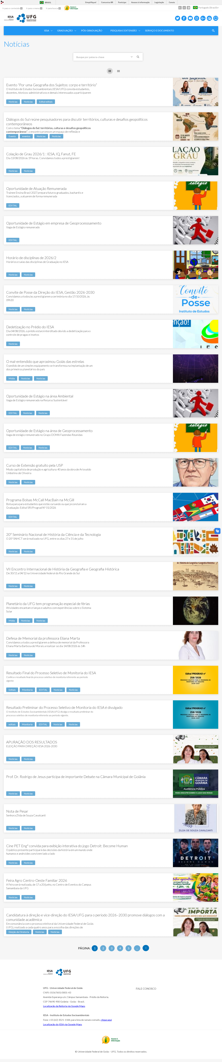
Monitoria (27, 689)
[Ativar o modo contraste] (188, 7)
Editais (12, 689)
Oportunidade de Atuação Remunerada (36, 188)
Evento (12, 136)
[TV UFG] (215, 18)
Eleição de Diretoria (19, 931)
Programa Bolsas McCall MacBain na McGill (40, 500)
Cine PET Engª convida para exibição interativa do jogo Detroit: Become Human (67, 846)
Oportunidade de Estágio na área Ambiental (39, 396)
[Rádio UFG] (209, 18)
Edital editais (46, 101)
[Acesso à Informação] (71, 7)
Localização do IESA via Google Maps (62, 1024)
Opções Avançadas (132, 57)
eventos (26, 136)
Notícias (13, 101)
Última (146, 948)
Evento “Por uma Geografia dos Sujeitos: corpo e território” (51, 85)
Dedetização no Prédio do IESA (30, 327)
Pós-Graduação (91, 30)
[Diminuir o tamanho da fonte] (184, 7)
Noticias (28, 101)
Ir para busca (52, 8)
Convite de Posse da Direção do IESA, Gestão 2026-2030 (50, 292)
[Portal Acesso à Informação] (111, 1042)
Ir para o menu (33, 8)
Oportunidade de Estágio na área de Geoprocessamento (49, 430)
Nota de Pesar (17, 811)
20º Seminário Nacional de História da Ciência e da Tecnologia (53, 534)
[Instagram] (196, 18)
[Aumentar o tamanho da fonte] (180, 7)
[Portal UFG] (26, 21)
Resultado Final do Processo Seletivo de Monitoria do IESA (51, 673)
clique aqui (106, 1019)
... (137, 948)
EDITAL (13, 205)
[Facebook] (184, 18)
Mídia (12, 378)
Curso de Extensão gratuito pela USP (34, 465)
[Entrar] (2, 2)
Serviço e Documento (159, 30)
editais (12, 724)
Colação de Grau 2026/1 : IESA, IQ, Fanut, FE (41, 154)
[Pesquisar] (138, 57)
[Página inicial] (9, 20)
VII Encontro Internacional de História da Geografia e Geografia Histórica (62, 569)
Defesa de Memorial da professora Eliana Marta (43, 638)
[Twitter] (177, 18)
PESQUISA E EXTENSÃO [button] (123, 30)
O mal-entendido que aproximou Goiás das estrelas (45, 361)
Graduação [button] (65, 30)
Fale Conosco (146, 988)
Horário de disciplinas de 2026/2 (31, 257)
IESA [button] (46, 30)
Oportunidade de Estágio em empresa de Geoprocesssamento (53, 223)
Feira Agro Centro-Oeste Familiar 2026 (36, 880)
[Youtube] (190, 18)
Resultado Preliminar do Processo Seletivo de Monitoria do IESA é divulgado (64, 707)
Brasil (48, 2)
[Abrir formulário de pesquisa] (213, 30)
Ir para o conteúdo (11, 8)
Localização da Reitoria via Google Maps (64, 1006)
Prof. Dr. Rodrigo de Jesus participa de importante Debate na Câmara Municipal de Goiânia (76, 776)
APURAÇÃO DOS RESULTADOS (31, 742)
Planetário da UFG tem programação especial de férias (48, 603)
